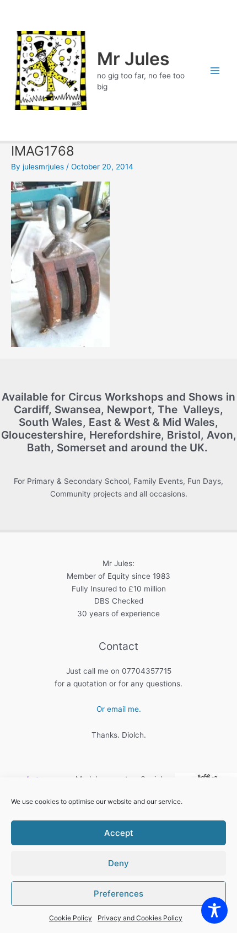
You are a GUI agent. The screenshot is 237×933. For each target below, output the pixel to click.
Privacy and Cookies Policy (140, 918)
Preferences (118, 893)
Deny (118, 863)
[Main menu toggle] (215, 70)
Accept (118, 833)
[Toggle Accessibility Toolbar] (214, 910)
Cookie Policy (70, 918)
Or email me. (118, 709)
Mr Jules (133, 59)
